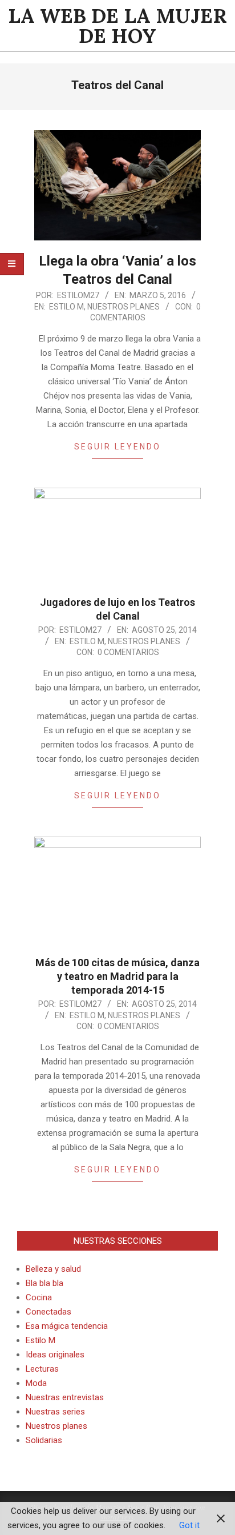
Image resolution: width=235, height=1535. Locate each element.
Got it (189, 1525)
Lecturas (42, 1369)
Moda (36, 1383)
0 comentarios (128, 652)
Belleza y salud (53, 1269)
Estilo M (66, 306)
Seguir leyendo (117, 446)
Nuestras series (55, 1412)
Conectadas (48, 1312)
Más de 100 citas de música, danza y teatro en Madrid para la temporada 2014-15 (117, 976)
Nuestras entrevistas (65, 1397)
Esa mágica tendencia (67, 1326)
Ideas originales (55, 1354)
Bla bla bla (44, 1283)
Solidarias (44, 1440)
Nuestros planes (123, 306)
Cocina (39, 1297)
